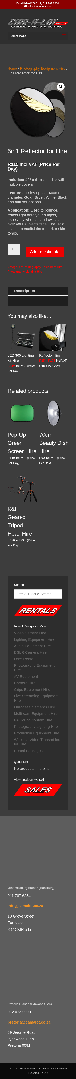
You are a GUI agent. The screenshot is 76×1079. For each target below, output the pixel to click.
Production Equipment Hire (36, 733)
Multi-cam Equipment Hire (36, 713)
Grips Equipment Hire (32, 689)
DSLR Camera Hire (30, 652)
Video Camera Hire (30, 633)
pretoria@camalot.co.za (29, 1022)
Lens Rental (24, 659)
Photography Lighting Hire (25, 271)
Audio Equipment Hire (32, 646)
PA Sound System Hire (33, 720)
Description (24, 291)
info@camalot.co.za (25, 906)
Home (12, 68)
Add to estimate (45, 251)
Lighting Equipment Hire (34, 639)
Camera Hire (24, 683)
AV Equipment (26, 677)
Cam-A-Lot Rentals (29, 1068)
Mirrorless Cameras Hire (34, 707)
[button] (61, 87)
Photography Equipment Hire (42, 68)
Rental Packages (28, 751)
